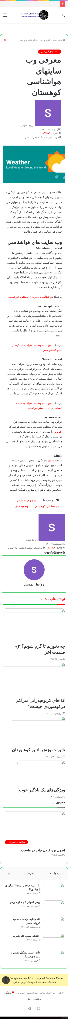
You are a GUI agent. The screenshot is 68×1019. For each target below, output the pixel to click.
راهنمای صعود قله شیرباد (26, 935)
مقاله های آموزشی (49, 51)
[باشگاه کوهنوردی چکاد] (34, 15)
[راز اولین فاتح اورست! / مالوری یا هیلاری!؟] (53, 891)
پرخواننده (54, 873)
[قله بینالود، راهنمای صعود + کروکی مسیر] (53, 924)
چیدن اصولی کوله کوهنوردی (25, 902)
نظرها (30, 873)
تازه (10, 873)
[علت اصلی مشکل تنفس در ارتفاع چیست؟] (53, 958)
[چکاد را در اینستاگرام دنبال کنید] (6, 980)
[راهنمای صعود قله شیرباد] (53, 941)
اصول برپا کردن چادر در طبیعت (43, 850)
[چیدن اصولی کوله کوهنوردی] (53, 907)
